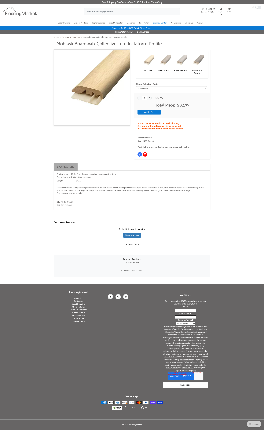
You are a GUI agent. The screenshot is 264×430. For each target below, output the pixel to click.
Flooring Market (135, 424)
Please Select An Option (147, 84)
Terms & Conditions (78, 309)
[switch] (256, 7)
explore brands (98, 23)
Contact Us (78, 301)
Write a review (132, 235)
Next (201, 62)
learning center (160, 23)
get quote (201, 23)
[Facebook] (110, 297)
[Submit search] (176, 11)
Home (56, 37)
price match (144, 23)
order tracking (64, 23)
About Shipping (78, 304)
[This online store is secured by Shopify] (117, 407)
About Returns (78, 307)
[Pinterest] (118, 297)
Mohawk (148, 137)
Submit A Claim (78, 312)
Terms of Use (78, 318)
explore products (81, 23)
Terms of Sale (78, 321)
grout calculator (116, 23)
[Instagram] (126, 297)
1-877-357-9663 (170, 356)
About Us (78, 298)
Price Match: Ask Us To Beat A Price (132, 32)
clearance (131, 23)
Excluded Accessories (71, 37)
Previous (136, 62)
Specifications (65, 167)
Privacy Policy (78, 315)
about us (189, 23)
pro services (176, 23)
